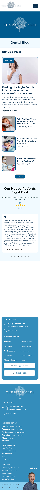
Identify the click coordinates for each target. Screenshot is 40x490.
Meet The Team (7, 448)
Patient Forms (7, 454)
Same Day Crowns (8, 476)
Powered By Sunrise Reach (11, 488)
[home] (11, 6)
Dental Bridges (7, 473)
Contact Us (6, 459)
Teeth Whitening (8, 479)
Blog (3, 456)
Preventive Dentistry (9, 470)
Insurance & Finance (9, 451)
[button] (35, 6)
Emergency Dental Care (10, 467)
